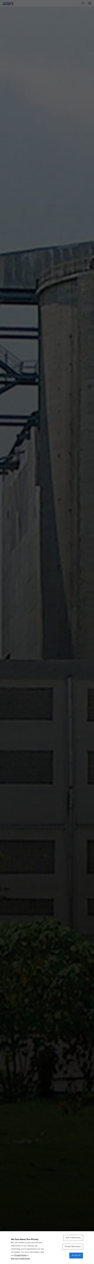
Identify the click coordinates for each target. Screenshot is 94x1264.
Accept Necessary (73, 1247)
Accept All (76, 1255)
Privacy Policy (20, 1255)
